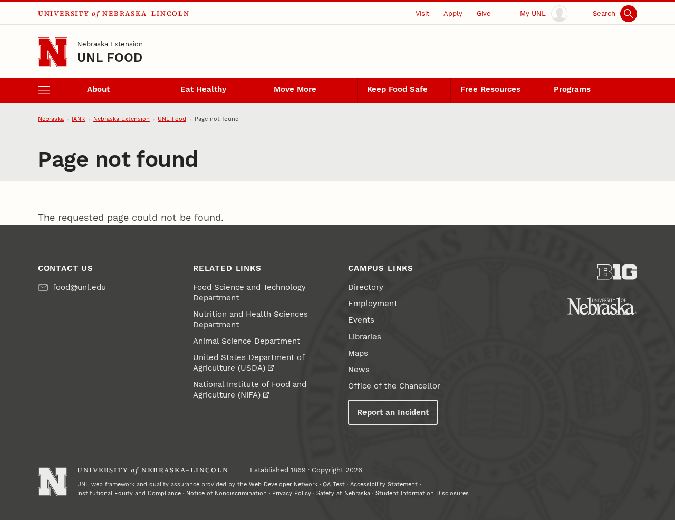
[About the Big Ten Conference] (617, 272)
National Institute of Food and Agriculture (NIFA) (249, 390)
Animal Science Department (246, 341)
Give (484, 13)
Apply (452, 13)
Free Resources (490, 89)
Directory (365, 287)
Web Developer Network (283, 484)
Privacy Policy (291, 493)
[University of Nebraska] (602, 306)
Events (361, 320)
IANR (78, 119)
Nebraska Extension (110, 44)
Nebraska (51, 119)
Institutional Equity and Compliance (129, 493)
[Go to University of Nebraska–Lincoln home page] (53, 52)
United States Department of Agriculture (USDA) (248, 363)
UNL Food (110, 57)
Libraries (364, 337)
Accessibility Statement (384, 484)
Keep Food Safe (397, 89)
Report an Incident (393, 412)
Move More (295, 89)
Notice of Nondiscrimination (226, 493)
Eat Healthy (203, 89)
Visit (422, 13)
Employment (372, 303)
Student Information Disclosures (422, 493)
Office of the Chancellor (394, 386)
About (98, 89)
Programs (572, 89)
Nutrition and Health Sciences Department (250, 319)
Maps (358, 353)
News (359, 369)
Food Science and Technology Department (249, 292)
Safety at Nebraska (343, 493)
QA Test (334, 484)
